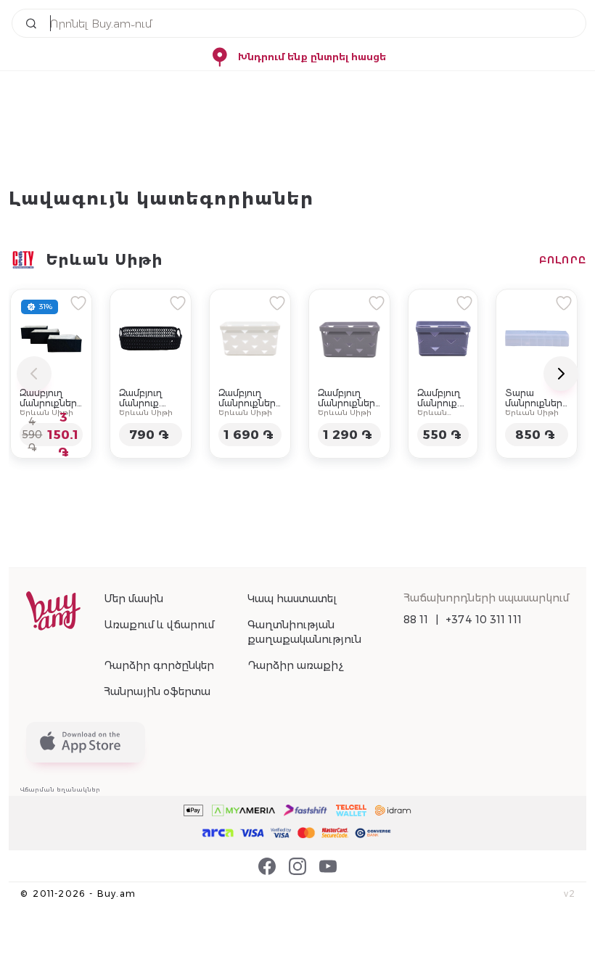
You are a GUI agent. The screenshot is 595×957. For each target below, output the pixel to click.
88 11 (416, 619)
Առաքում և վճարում (159, 624)
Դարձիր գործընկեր (159, 665)
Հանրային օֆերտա (157, 691)
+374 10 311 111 (484, 619)
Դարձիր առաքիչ (295, 665)
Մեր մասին (133, 598)
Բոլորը (562, 259)
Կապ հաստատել (292, 598)
